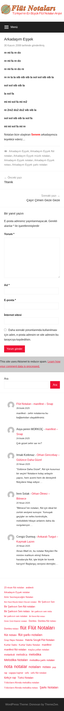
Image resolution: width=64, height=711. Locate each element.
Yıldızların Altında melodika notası (21, 687)
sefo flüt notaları (39, 673)
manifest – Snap (43, 403)
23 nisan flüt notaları (14, 587)
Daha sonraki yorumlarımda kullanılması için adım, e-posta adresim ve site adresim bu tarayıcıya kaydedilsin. (31, 335)
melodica (21, 654)
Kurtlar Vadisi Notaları (29, 645)
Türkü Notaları (25, 677)
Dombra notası (11, 628)
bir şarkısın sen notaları (15, 616)
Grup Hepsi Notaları (14, 640)
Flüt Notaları (23, 403)
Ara (6, 378)
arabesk (30, 587)
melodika (35, 654)
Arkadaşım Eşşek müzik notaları (31, 155)
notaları (35, 667)
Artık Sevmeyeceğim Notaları (18, 597)
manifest (46, 644)
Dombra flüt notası (47, 621)
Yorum (9, 234)
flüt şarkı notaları (30, 635)
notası (46, 667)
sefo (27, 673)
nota (8, 666)
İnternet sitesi (13, 315)
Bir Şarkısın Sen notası (17, 611)
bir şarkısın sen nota (41, 611)
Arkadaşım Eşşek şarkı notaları (29, 164)
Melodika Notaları (16, 660)
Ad (7, 285)
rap (5, 673)
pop (54, 667)
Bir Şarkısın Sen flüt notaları (19, 606)
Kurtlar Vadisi (10, 645)
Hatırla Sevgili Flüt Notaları (40, 640)
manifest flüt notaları (15, 649)
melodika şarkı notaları (42, 660)
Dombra (32, 621)
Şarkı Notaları (49, 687)
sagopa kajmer (16, 673)
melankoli (9, 654)
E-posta (10, 300)
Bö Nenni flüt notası (37, 616)
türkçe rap (10, 677)
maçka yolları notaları (38, 649)
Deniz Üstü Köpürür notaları (15, 621)
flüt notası (10, 635)
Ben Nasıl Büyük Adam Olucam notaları (20, 602)
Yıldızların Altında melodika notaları (21, 682)
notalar (20, 666)
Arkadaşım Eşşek (19, 151)
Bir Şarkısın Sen (46, 602)
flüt (23, 627)
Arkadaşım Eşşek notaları (18, 160)
